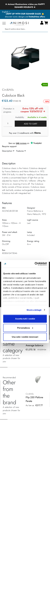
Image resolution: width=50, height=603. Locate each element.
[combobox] (25, 29)
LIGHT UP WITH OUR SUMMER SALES (23, 13)
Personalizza (23, 328)
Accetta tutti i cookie (25, 319)
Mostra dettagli (34, 310)
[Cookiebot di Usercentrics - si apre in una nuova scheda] (35, 264)
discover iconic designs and (25, 16)
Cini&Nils (8, 90)
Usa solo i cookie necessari (25, 337)
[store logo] (18, 23)
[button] (6, 11)
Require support (9, 146)
